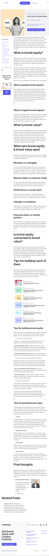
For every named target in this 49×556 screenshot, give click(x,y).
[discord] (46, 525)
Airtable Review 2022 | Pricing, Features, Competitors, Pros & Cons (33, 298)
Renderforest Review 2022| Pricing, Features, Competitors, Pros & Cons (34, 306)
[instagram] (32, 20)
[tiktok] (36, 20)
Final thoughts (5, 62)
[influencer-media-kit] (7, 82)
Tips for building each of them (5, 60)
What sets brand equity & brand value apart (6, 50)
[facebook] (27, 20)
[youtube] (18, 493)
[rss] (22, 493)
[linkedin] (38, 20)
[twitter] (29, 20)
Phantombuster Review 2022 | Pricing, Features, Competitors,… (32, 313)
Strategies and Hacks (36, 13)
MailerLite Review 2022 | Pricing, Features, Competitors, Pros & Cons (33, 291)
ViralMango (19, 485)
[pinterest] (34, 20)
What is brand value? (5, 46)
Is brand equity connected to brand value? (6, 55)
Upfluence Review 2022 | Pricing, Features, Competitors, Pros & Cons (33, 321)
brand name (38, 97)
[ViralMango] (6, 2)
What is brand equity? (5, 42)
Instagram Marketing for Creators (31, 283)
